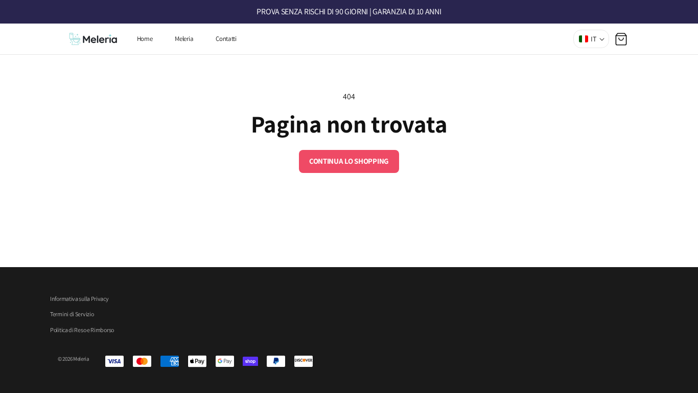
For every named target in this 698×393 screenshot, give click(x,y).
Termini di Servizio (72, 314)
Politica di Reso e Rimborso (82, 330)
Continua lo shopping (349, 161)
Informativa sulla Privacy (79, 298)
